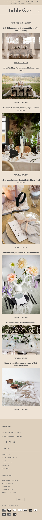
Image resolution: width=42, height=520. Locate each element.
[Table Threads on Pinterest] (14, 443)
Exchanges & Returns (10, 481)
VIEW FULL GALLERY (21, 63)
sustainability (7, 463)
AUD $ (20, 499)
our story (5, 460)
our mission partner (9, 457)
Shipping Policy (7, 489)
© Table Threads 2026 (10, 505)
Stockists (5, 466)
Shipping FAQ (6, 486)
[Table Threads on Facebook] (6, 443)
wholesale (6, 469)
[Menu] (3, 10)
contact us (6, 454)
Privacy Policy (7, 484)
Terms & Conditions (9, 492)
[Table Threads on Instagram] (10, 443)
